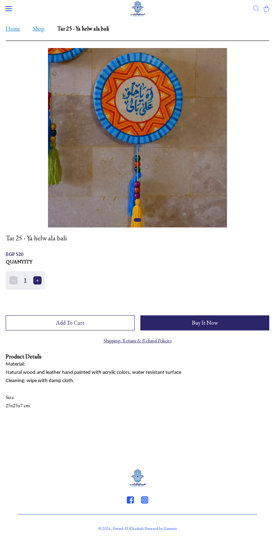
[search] (256, 9)
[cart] (266, 9)
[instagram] (144, 499)
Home (13, 28)
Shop (38, 28)
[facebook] (130, 499)
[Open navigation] (9, 9)
